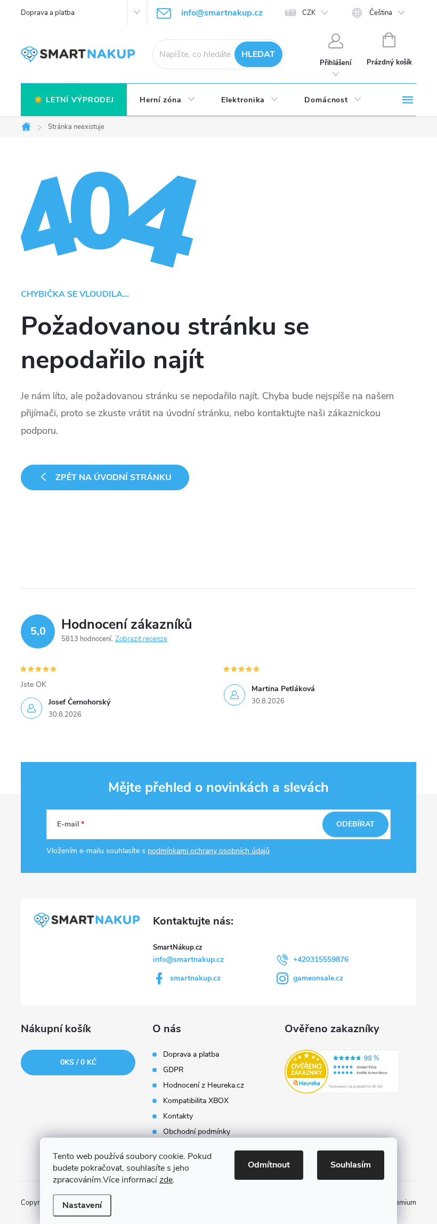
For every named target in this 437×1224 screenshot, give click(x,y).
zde (166, 1180)
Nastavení (82, 1205)
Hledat (258, 54)
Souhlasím (350, 1165)
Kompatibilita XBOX (196, 1101)
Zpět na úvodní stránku (113, 477)
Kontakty (178, 1116)
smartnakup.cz (195, 978)
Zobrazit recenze (141, 639)
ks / (78, 1062)
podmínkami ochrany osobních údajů (209, 851)
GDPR (173, 1070)
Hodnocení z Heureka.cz (203, 1085)
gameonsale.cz (318, 978)
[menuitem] (74, 100)
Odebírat (355, 824)
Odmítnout (269, 1165)
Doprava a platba (48, 13)
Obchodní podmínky (196, 1132)
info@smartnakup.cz (188, 959)
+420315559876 (321, 959)
